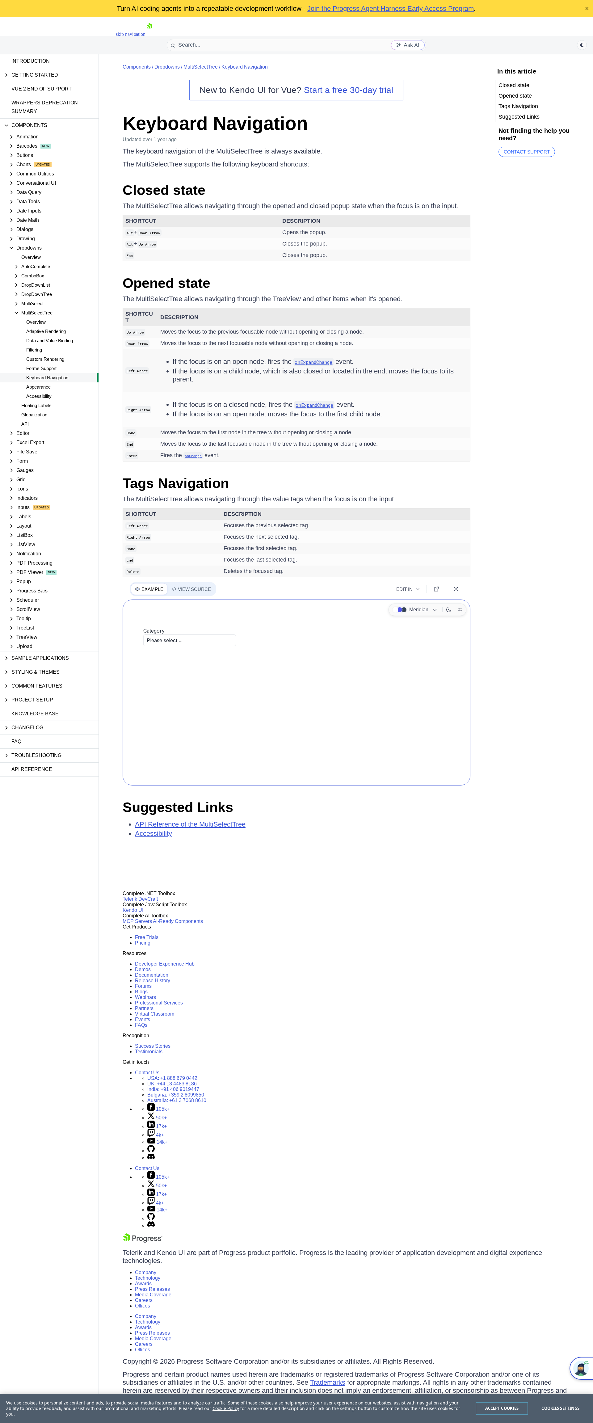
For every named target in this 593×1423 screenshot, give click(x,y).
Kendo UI (133, 910)
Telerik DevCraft (140, 899)
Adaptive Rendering (46, 331)
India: (173, 1089)
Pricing (142, 942)
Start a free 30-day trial (348, 90)
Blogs (141, 991)
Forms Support (41, 368)
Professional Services (159, 1002)
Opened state (166, 283)
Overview (31, 257)
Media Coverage (153, 1294)
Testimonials (148, 1051)
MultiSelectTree (200, 66)
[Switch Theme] (582, 45)
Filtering (34, 349)
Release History (152, 980)
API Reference (31, 769)
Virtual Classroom (154, 1014)
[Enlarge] (456, 589)
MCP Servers (137, 921)
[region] (296, 1408)
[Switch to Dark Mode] (449, 610)
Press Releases (152, 1289)
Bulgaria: (175, 1094)
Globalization (34, 414)
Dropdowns (167, 66)
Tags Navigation (176, 483)
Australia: (176, 1100)
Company (145, 1272)
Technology (147, 1278)
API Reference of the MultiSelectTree (190, 824)
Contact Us (147, 1072)
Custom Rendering (45, 359)
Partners (144, 1008)
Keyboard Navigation (47, 377)
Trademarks (327, 1382)
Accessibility (39, 396)
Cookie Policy (225, 1408)
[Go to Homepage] (149, 34)
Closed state (164, 190)
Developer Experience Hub (165, 963)
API (25, 424)
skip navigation (130, 34)
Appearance (38, 386)
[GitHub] (151, 1150)
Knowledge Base (35, 713)
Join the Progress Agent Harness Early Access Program (390, 8)
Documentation (151, 975)
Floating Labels (36, 405)
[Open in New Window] (436, 589)
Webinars (145, 997)
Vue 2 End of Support (41, 88)
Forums (143, 986)
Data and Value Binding (49, 340)
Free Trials (146, 937)
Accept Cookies (502, 1408)
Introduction (30, 61)
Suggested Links (178, 807)
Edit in (404, 589)
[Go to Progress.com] (143, 1241)
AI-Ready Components (178, 921)
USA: (172, 1078)
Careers (144, 1300)
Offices (142, 1305)
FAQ (16, 741)
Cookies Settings (560, 1408)
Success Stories (152, 1046)
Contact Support (527, 151)
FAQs (141, 1025)
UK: (172, 1083)
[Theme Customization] (460, 610)
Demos (143, 969)
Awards (143, 1283)
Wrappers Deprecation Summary (44, 107)
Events (142, 1019)
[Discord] (151, 1157)
